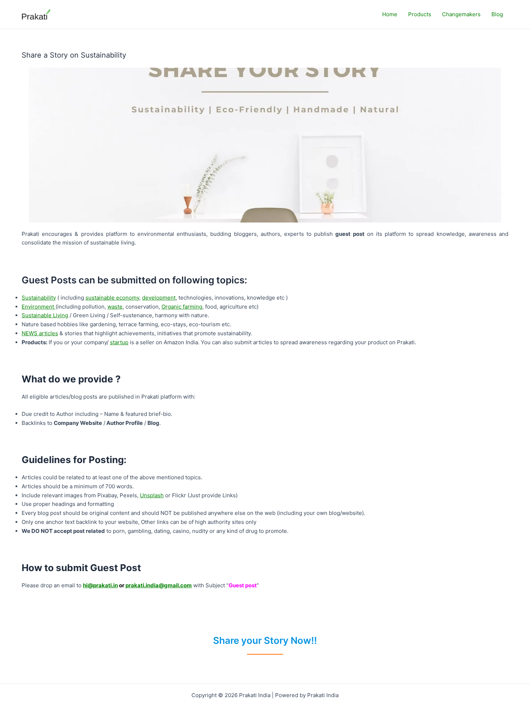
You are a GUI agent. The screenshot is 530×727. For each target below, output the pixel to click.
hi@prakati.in (100, 585)
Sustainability (39, 297)
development (159, 297)
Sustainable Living (45, 315)
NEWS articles (40, 333)
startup (119, 342)
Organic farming (182, 306)
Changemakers (461, 14)
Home (389, 14)
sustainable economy (112, 297)
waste (115, 306)
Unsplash (152, 495)
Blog (497, 14)
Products (419, 14)
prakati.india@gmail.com (158, 585)
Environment (39, 306)
